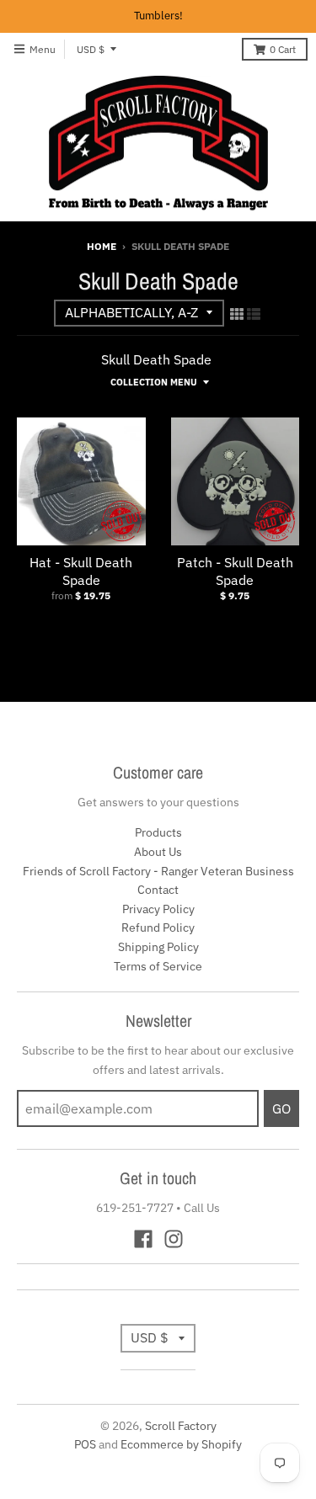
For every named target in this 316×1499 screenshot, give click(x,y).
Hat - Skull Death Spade (80, 571)
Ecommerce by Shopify (181, 1444)
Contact (158, 889)
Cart (283, 49)
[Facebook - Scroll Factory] (143, 1239)
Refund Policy (158, 927)
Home (101, 246)
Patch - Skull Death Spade (235, 571)
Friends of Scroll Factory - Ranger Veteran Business (158, 871)
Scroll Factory (181, 1425)
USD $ (90, 49)
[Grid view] (237, 314)
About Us (158, 851)
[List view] (253, 314)
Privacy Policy (158, 909)
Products (158, 832)
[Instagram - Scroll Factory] (173, 1239)
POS (85, 1444)
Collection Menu (153, 382)
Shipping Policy (158, 946)
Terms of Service (158, 966)
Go (281, 1108)
